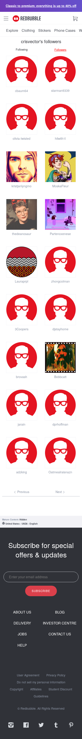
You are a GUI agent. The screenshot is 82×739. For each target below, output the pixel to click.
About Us (22, 612)
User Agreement (28, 675)
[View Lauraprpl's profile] (21, 262)
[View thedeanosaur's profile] (21, 214)
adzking (21, 472)
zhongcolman (60, 281)
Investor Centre (60, 623)
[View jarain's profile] (21, 405)
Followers (60, 50)
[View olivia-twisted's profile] (21, 119)
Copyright (16, 689)
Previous (22, 492)
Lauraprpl (21, 281)
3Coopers (21, 329)
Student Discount (60, 689)
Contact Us (60, 634)
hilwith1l (60, 138)
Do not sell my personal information (41, 682)
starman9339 (60, 90)
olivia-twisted (21, 138)
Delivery (22, 623)
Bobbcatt (60, 377)
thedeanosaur (21, 234)
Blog (60, 612)
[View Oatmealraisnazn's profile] (60, 452)
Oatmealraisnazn (60, 472)
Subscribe (41, 591)
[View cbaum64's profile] (21, 71)
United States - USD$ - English (21, 523)
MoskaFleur (60, 186)
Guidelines (41, 696)
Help (22, 645)
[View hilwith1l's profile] (60, 119)
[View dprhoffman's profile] (60, 405)
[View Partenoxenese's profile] (60, 214)
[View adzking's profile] (21, 452)
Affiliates (36, 689)
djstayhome (60, 329)
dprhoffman (60, 424)
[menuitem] (12, 30)
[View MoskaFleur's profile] (60, 166)
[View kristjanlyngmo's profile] (21, 166)
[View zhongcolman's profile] (60, 262)
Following (22, 49)
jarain (21, 424)
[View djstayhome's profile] (60, 309)
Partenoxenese (60, 234)
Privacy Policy (55, 675)
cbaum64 (21, 90)
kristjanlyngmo (21, 186)
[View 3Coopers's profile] (21, 309)
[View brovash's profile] (21, 357)
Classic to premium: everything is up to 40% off (41, 6)
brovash (21, 377)
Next (59, 492)
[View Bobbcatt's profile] (60, 357)
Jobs (22, 634)
